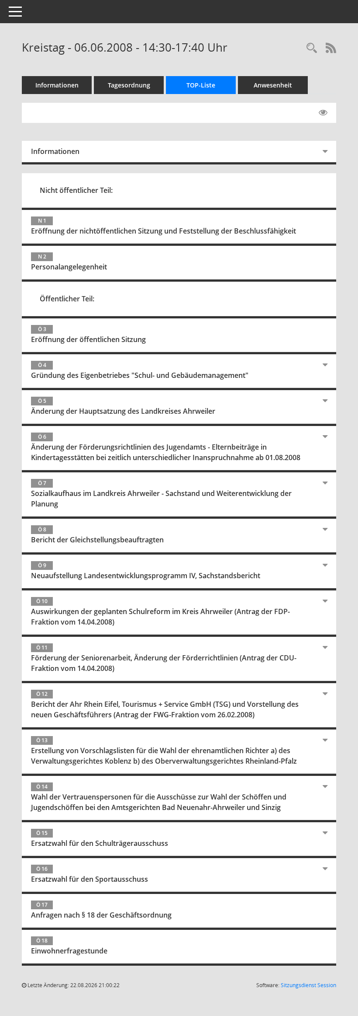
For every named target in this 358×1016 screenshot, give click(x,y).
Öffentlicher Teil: (67, 299)
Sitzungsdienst (308, 985)
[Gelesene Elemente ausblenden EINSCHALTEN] (323, 113)
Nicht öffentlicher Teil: (76, 190)
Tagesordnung (129, 85)
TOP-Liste (200, 85)
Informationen (57, 85)
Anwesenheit (273, 85)
